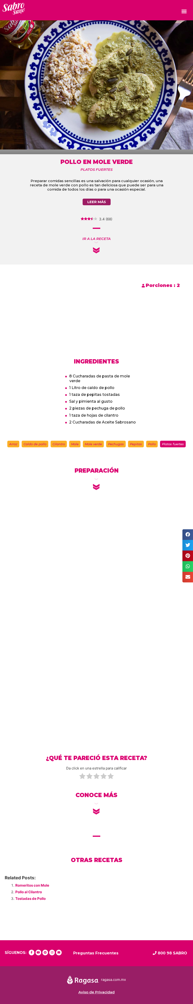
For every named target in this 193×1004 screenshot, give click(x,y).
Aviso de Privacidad (96, 992)
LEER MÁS (96, 202)
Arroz (13, 444)
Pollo (152, 444)
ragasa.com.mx (113, 979)
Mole (75, 444)
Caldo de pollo (35, 444)
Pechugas (116, 444)
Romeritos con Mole (32, 885)
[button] (184, 11)
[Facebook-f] (31, 952)
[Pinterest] (45, 952)
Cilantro (58, 444)
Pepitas (136, 444)
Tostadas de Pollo (30, 898)
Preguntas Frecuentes (95, 953)
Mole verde (93, 444)
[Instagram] (52, 952)
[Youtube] (38, 952)
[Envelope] (59, 952)
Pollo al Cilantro (28, 892)
